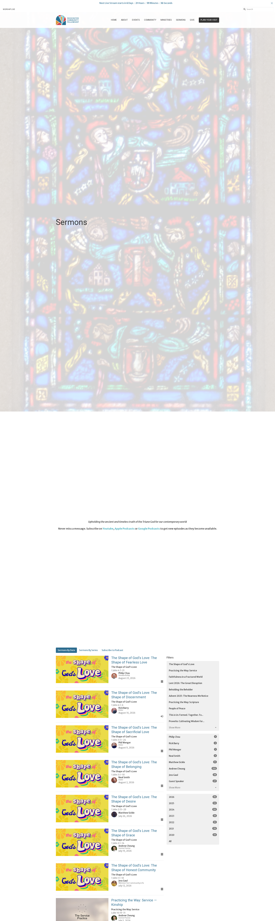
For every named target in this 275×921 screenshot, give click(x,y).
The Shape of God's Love (181, 664)
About (124, 20)
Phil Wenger (192, 749)
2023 (192, 815)
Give (192, 20)
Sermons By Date (66, 650)
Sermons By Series (88, 650)
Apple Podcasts (125, 528)
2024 (192, 809)
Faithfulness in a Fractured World (186, 676)
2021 (192, 828)
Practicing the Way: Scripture (184, 702)
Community (150, 20)
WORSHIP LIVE (9, 9)
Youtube (108, 528)
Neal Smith (192, 755)
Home (114, 20)
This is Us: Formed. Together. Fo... (186, 715)
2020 (192, 834)
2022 (192, 822)
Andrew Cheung (192, 768)
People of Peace (177, 708)
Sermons (181, 20)
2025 (192, 803)
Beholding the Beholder (181, 689)
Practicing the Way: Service (183, 670)
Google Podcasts (149, 528)
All (170, 841)
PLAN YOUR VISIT (209, 20)
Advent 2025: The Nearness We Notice (188, 696)
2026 (192, 797)
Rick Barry (192, 743)
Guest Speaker (192, 781)
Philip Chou (192, 736)
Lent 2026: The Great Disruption (185, 683)
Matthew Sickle (192, 762)
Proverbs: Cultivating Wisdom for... (186, 721)
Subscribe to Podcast (112, 650)
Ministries (166, 20)
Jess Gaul (192, 774)
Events (136, 20)
